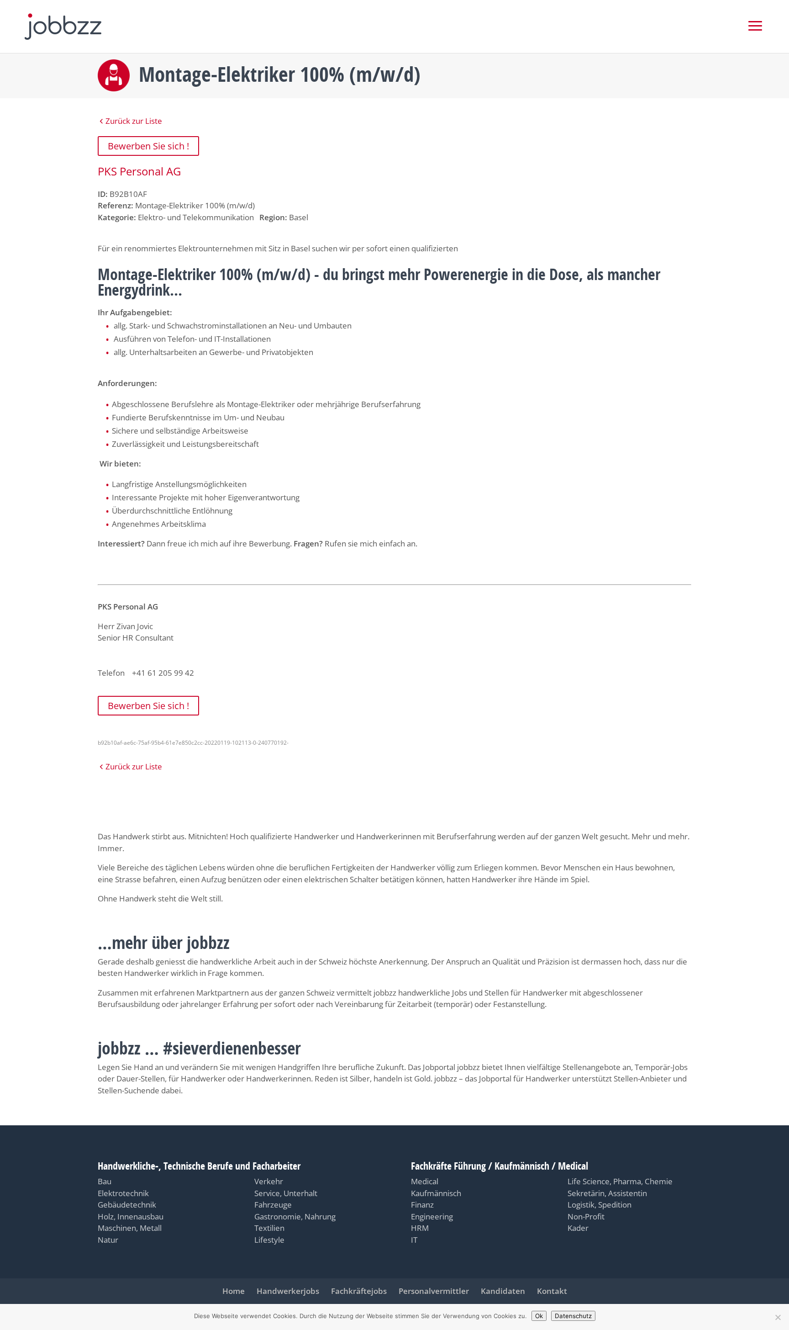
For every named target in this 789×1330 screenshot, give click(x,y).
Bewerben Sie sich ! (148, 146)
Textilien (269, 1228)
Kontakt (552, 1291)
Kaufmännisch (436, 1193)
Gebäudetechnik (127, 1204)
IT (414, 1240)
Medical (424, 1181)
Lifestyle (269, 1240)
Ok (539, 1315)
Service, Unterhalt (285, 1193)
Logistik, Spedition (599, 1204)
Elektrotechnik (123, 1193)
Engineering (432, 1216)
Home (233, 1291)
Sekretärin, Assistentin (607, 1193)
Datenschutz (573, 1315)
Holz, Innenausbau (130, 1216)
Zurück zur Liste (133, 121)
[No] (777, 1317)
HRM (420, 1228)
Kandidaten (503, 1291)
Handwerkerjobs (288, 1291)
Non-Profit (586, 1216)
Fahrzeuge (273, 1204)
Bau (104, 1181)
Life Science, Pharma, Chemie (620, 1181)
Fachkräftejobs (359, 1291)
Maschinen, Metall (130, 1228)
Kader (578, 1228)
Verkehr (268, 1181)
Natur (108, 1240)
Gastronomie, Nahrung (295, 1216)
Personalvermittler (434, 1291)
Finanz (422, 1204)
